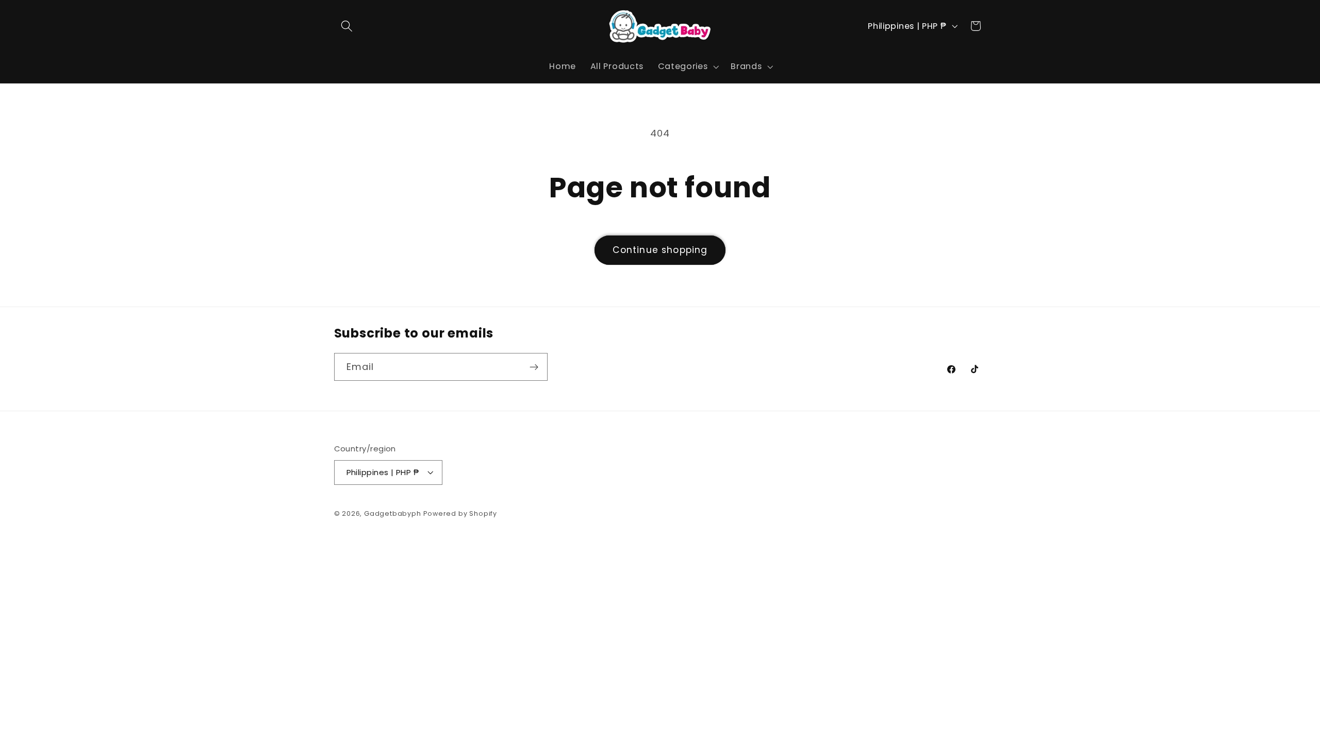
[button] (347, 26)
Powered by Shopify (460, 513)
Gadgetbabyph (392, 513)
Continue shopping (660, 250)
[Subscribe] (534, 367)
